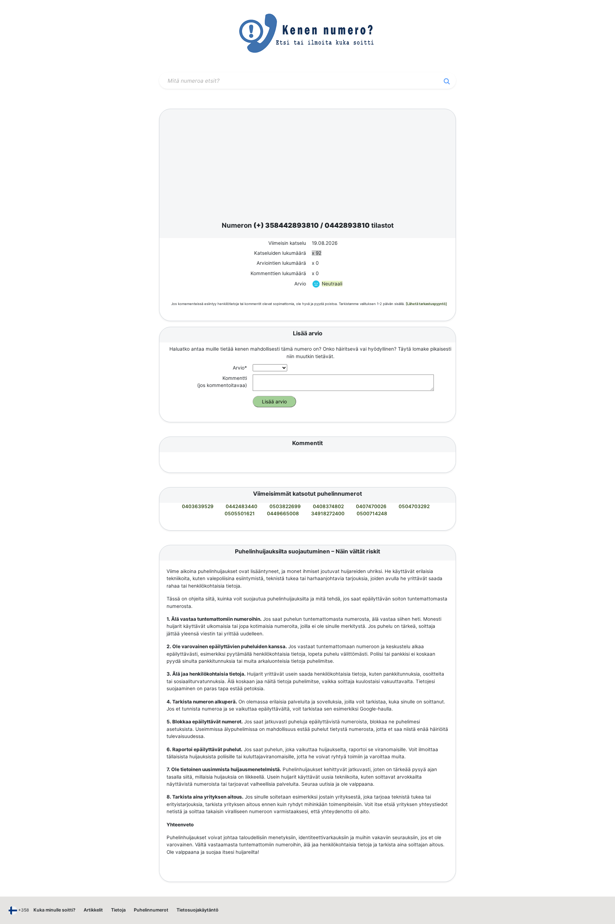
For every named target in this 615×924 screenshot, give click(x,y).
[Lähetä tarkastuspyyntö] (426, 304)
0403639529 (198, 506)
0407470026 (371, 506)
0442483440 (241, 506)
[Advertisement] (307, 166)
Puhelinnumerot (151, 910)
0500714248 (372, 513)
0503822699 (285, 506)
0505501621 (240, 513)
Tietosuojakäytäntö (198, 910)
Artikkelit (93, 910)
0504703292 (414, 506)
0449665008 (283, 513)
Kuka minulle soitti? (54, 910)
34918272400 (328, 513)
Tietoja (118, 910)
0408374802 (328, 506)
